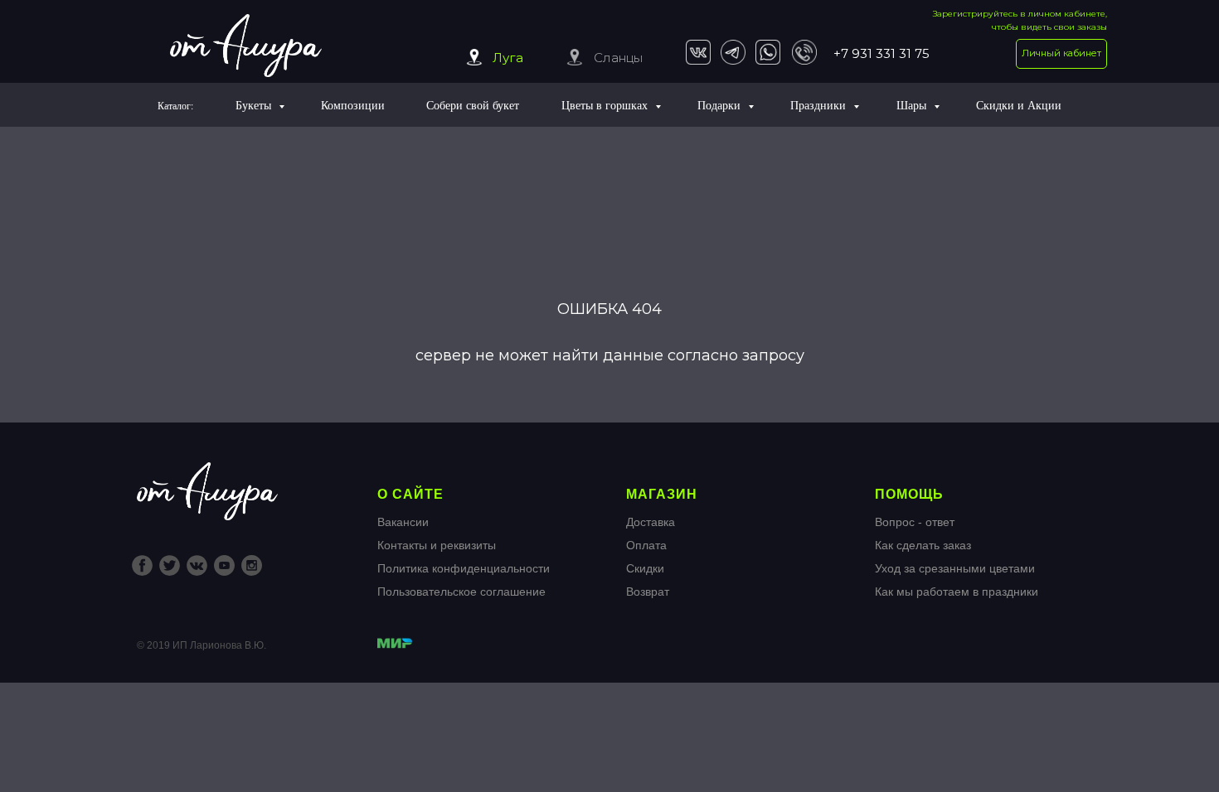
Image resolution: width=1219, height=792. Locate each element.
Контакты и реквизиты (436, 545)
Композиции (353, 105)
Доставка (650, 522)
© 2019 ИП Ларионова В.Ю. (201, 645)
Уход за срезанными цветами (955, 568)
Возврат (647, 591)
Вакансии (403, 522)
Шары (913, 105)
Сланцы (618, 57)
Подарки (720, 105)
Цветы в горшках (606, 105)
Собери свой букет (472, 105)
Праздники (819, 105)
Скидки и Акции (1018, 105)
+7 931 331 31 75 (881, 53)
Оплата (646, 545)
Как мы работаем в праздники (956, 591)
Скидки (645, 568)
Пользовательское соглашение (461, 591)
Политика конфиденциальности (463, 568)
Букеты (255, 105)
